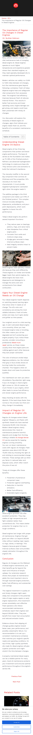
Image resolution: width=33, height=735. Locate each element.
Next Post (16, 682)
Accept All (16, 722)
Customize (17, 727)
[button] (16, 12)
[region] (16, 720)
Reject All (16, 731)
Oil (3, 38)
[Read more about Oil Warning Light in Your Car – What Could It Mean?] (16, 703)
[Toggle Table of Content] (22, 136)
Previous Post (16, 676)
